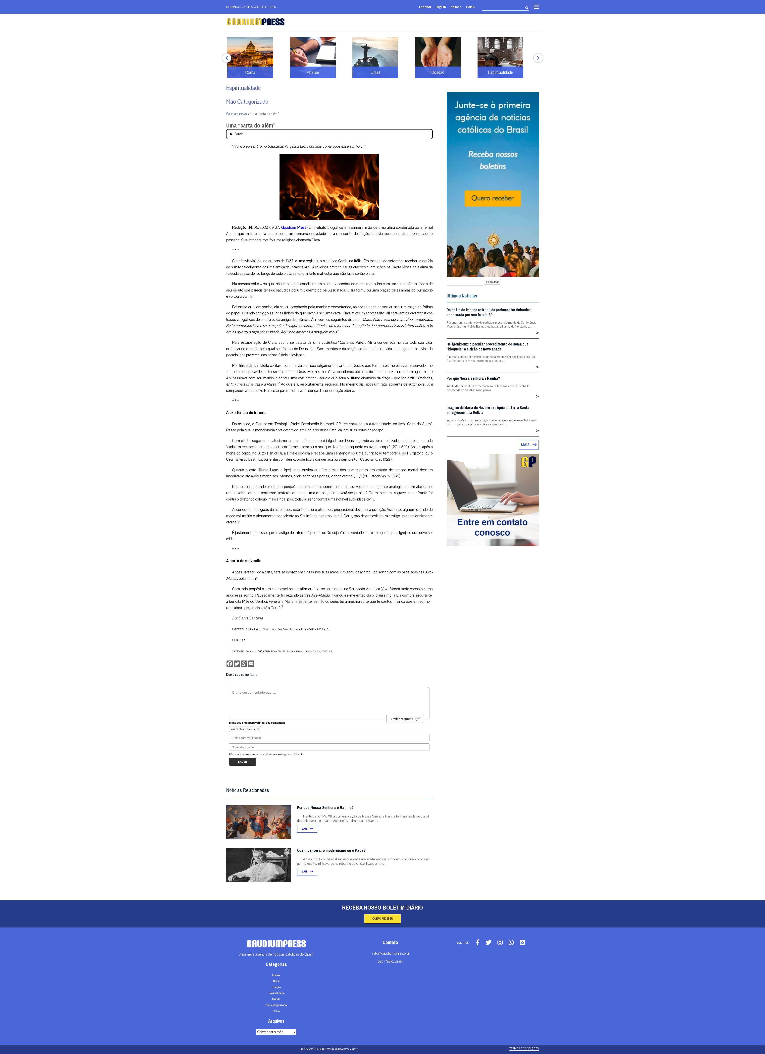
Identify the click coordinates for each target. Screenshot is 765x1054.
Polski (470, 7)
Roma (276, 1011)
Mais (304, 828)
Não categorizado (247, 102)
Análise (276, 975)
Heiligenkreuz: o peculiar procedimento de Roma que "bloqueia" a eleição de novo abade (487, 347)
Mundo (276, 999)
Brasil (276, 981)
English (440, 7)
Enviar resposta (402, 719)
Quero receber (382, 919)
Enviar (242, 762)
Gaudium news (236, 114)
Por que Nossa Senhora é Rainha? (325, 807)
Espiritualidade (243, 88)
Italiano (456, 7)
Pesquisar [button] (492, 282)
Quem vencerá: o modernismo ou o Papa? (331, 850)
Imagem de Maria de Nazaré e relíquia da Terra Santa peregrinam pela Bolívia (488, 410)
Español (425, 7)
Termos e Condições (524, 1048)
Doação (276, 987)
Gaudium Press (294, 227)
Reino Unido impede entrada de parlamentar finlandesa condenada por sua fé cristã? (490, 312)
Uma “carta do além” (250, 125)
